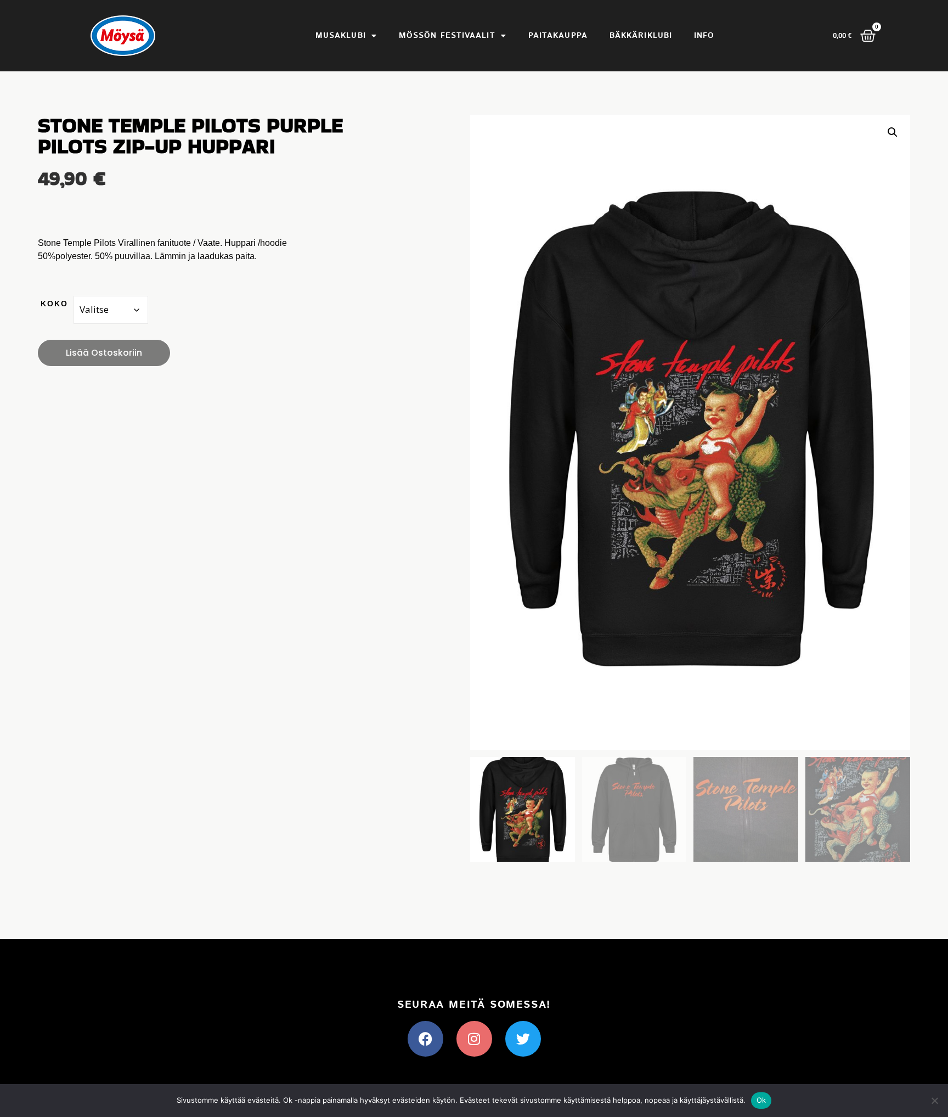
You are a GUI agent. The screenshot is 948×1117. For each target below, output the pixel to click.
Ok (761, 1100)
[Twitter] (523, 1039)
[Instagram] (474, 1039)
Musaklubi (340, 35)
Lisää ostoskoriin (104, 352)
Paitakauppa (558, 35)
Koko (54, 303)
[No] (934, 1100)
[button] (892, 132)
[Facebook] (425, 1039)
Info (704, 35)
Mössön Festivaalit (447, 35)
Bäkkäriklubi (641, 35)
